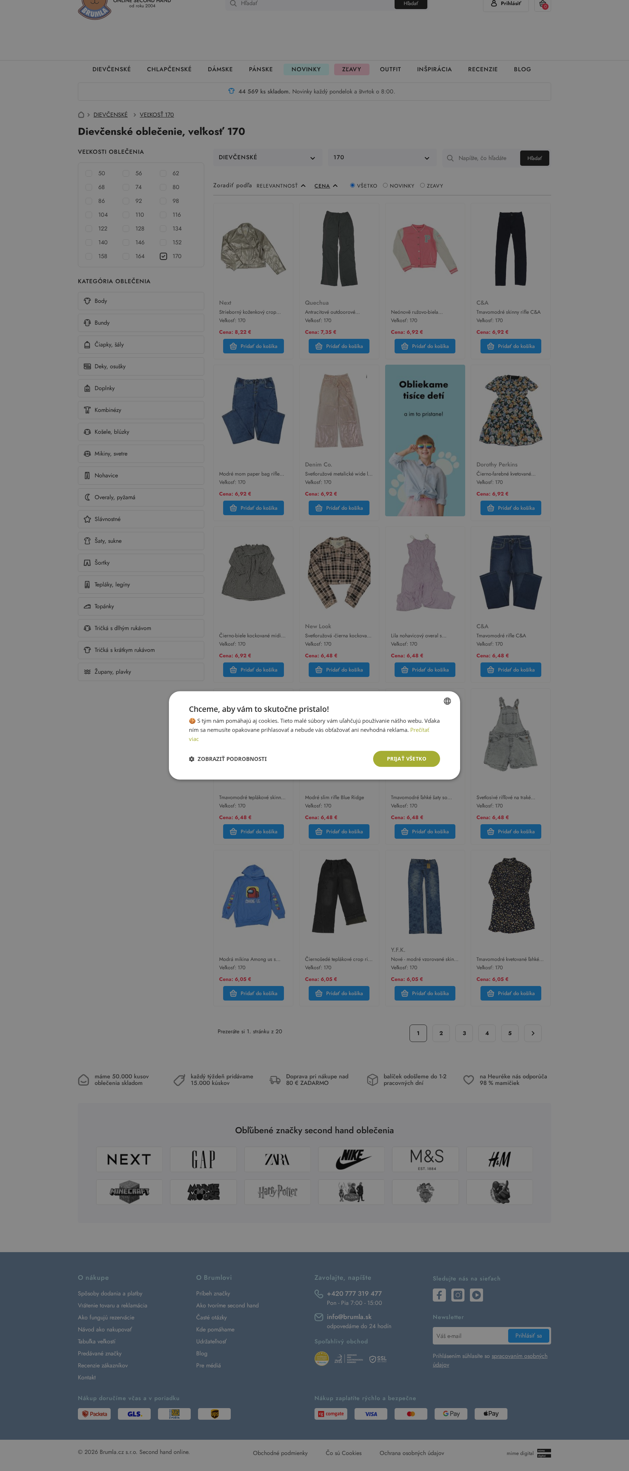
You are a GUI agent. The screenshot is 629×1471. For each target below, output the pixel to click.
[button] (228, 758)
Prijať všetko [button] (406, 758)
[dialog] (314, 735)
